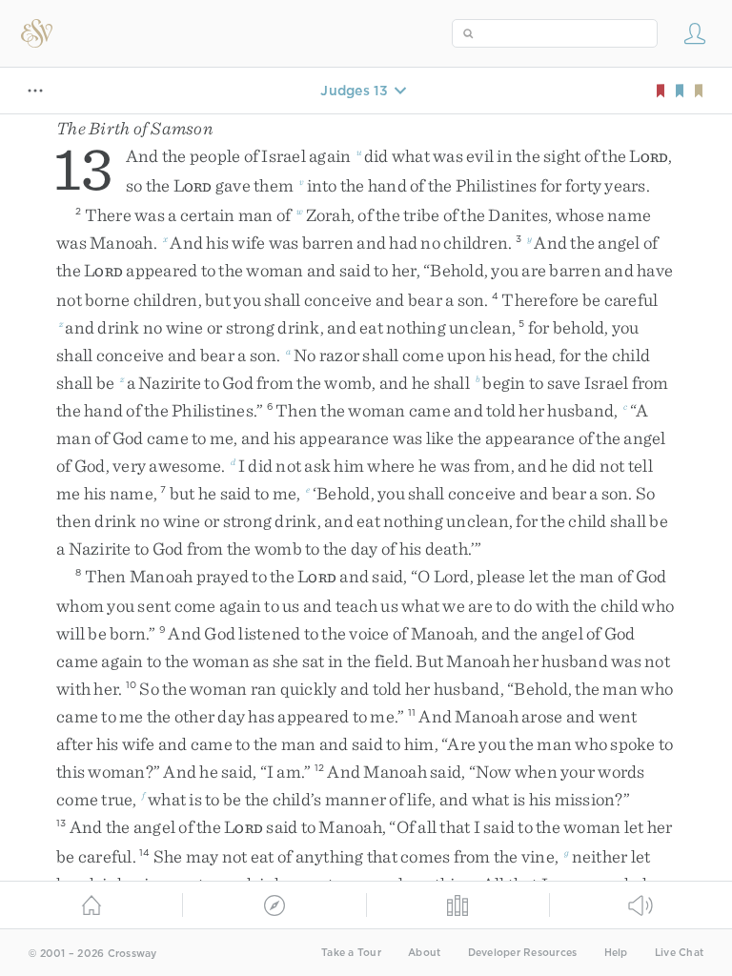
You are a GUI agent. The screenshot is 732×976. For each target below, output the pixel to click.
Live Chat (679, 952)
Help (616, 952)
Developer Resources (523, 952)
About (424, 952)
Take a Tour (351, 952)
